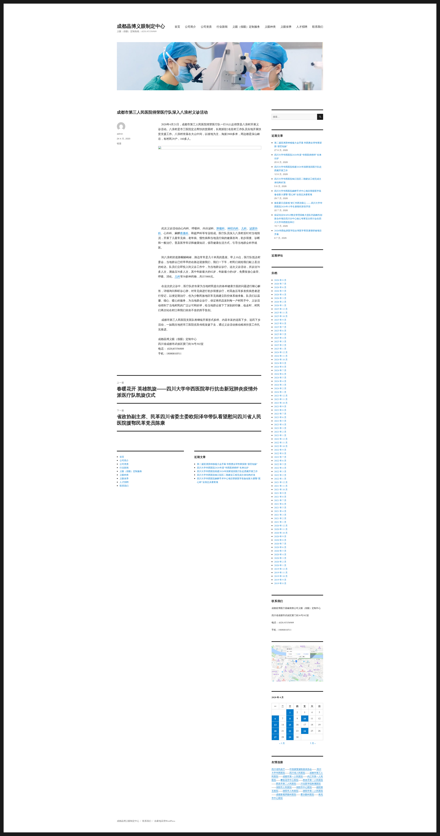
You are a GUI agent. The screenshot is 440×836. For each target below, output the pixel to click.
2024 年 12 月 (281, 352)
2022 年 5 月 (280, 464)
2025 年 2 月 (280, 345)
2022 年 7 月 (280, 456)
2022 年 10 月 (281, 446)
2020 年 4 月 (280, 554)
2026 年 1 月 (280, 305)
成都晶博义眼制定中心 (141, 25)
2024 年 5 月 (280, 377)
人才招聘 (301, 27)
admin (120, 133)
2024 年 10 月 (281, 359)
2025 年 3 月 (280, 341)
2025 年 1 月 (280, 348)
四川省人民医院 (297, 772)
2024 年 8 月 (280, 366)
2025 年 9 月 (280, 319)
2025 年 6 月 (280, 330)
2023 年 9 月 (280, 406)
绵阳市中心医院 (304, 787)
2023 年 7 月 (280, 413)
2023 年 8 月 (280, 410)
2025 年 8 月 (280, 323)
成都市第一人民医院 (293, 776)
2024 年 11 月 (281, 355)
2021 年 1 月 (280, 521)
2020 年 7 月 (280, 543)
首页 (177, 27)
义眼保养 (286, 27)
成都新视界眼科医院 (286, 794)
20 (275, 731)
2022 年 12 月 (281, 438)
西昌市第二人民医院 (286, 783)
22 (290, 731)
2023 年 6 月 (280, 417)
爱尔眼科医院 (307, 794)
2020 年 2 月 (280, 561)
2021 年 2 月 (280, 518)
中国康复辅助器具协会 (300, 769)
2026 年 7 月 (280, 283)
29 (290, 737)
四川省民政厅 (278, 769)
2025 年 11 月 (281, 312)
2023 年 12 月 (281, 395)
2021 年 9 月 (280, 493)
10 (305, 718)
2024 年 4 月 (280, 381)
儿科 (244, 228)
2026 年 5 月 (280, 290)
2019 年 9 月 (280, 579)
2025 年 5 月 (280, 334)
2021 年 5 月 (280, 507)
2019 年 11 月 (281, 572)
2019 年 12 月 (281, 568)
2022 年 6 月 (280, 460)
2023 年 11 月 (281, 399)
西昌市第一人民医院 (313, 780)
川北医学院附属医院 (311, 783)
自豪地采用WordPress (164, 820)
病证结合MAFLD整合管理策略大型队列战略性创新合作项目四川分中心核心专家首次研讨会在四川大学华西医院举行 (298, 218)
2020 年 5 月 (280, 550)
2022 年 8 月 (280, 453)
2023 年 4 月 (280, 424)
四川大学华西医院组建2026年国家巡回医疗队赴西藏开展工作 (227, 471)
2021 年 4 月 (280, 511)
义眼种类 (270, 27)
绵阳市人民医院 (284, 787)
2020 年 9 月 (280, 536)
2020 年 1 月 (280, 565)
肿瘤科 (220, 228)
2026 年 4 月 (280, 294)
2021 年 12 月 (281, 482)
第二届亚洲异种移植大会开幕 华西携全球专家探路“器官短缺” (227, 464)
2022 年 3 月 (280, 471)
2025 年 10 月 (281, 316)
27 (275, 737)
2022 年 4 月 (280, 467)
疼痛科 (184, 233)
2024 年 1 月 (280, 392)
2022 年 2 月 (280, 475)
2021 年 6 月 (280, 503)
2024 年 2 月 (280, 388)
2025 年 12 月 (281, 308)
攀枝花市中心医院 (289, 780)
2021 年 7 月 (280, 500)
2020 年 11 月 (281, 529)
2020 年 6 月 (280, 547)
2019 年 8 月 (280, 583)
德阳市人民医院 (290, 790)
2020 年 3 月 (280, 558)
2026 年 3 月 (280, 298)
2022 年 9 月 (280, 449)
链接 (119, 143)
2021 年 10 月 (281, 489)
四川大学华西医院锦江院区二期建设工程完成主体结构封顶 (226, 474)
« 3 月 (282, 743)
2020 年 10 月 (281, 532)
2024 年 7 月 (280, 370)
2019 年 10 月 (281, 576)
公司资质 (206, 27)
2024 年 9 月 (280, 363)
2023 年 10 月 (281, 402)
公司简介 (190, 27)
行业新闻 (222, 27)
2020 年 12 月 (281, 525)
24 (305, 731)
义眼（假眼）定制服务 (246, 27)
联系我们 (317, 27)
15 (290, 724)
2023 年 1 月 (280, 435)
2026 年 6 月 (280, 287)
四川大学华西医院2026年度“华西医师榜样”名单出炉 (223, 467)
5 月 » (313, 743)
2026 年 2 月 (280, 301)
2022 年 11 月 (281, 442)
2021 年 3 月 (280, 514)
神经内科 (232, 228)
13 (275, 724)
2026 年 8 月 (280, 280)
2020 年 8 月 (280, 540)
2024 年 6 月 (280, 373)
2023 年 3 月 (280, 428)
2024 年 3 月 (280, 384)
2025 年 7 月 (280, 327)
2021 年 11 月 (281, 485)
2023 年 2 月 (280, 431)
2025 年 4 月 (280, 337)
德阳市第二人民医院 (313, 790)
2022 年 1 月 (280, 478)
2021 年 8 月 (280, 496)
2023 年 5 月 (280, 420)
